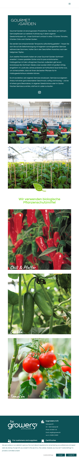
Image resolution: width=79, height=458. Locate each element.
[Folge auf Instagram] (39, 92)
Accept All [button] (71, 455)
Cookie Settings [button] (48, 455)
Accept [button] (60, 455)
